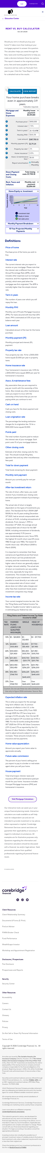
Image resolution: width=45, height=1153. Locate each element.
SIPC (36, 1080)
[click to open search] (42, 2)
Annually (35, 162)
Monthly (35, 165)
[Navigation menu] (42, 10)
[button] (22, 4)
